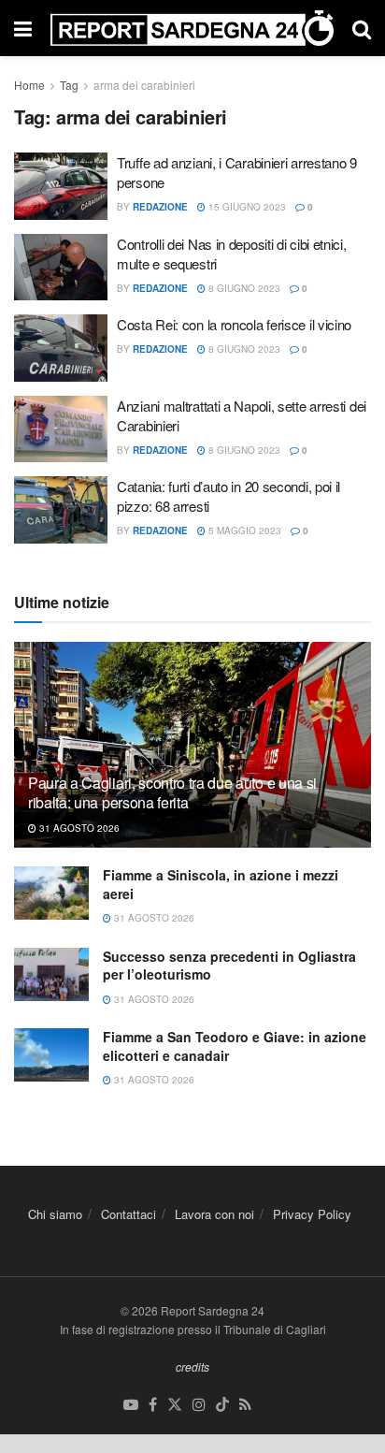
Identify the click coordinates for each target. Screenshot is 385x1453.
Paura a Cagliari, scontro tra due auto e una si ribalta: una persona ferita (172, 792)
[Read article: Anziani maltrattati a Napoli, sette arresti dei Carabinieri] (60, 429)
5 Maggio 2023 (243, 530)
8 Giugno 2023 (243, 288)
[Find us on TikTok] (222, 1405)
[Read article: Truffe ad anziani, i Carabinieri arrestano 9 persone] (60, 186)
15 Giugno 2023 (246, 206)
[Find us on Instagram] (199, 1405)
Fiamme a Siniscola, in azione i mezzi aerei (220, 884)
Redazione (160, 206)
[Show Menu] (23, 28)
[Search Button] (361, 28)
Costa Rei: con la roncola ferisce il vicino (234, 324)
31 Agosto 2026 (78, 828)
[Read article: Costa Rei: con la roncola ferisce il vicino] (60, 348)
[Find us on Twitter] (174, 1405)
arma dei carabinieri (144, 85)
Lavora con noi (214, 1214)
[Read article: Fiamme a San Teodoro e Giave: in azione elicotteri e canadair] (51, 1055)
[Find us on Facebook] (153, 1405)
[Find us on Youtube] (130, 1405)
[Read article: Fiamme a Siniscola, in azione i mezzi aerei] (51, 893)
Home (29, 85)
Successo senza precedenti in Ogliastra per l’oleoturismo (229, 965)
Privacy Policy (312, 1214)
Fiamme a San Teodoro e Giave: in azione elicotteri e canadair (234, 1046)
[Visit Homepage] (192, 27)
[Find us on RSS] (245, 1405)
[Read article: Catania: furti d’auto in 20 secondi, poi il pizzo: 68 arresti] (60, 510)
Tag (69, 85)
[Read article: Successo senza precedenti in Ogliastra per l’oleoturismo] (51, 974)
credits (192, 1366)
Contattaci (128, 1214)
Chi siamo (55, 1214)
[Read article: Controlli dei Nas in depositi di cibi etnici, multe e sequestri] (60, 267)
